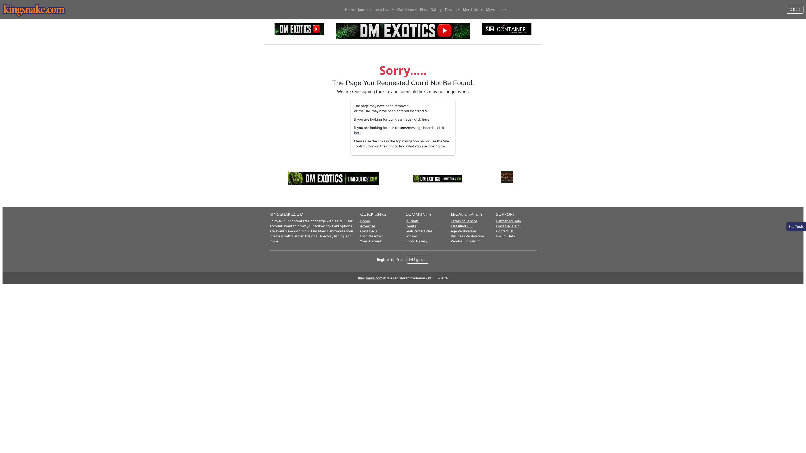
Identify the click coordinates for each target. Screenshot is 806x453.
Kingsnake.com (370, 278)
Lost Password (371, 236)
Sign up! (419, 259)
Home (350, 9)
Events (411, 226)
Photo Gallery (431, 9)
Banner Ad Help (508, 221)
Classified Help (507, 226)
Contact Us (505, 231)
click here (421, 119)
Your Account (370, 241)
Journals (364, 9)
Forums (412, 236)
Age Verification (463, 231)
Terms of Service (464, 221)
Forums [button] (451, 9)
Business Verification (467, 236)
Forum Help (505, 236)
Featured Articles (419, 231)
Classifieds (368, 231)
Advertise (367, 226)
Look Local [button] (382, 9)
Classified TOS (462, 226)
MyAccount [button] (495, 9)
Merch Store (473, 9)
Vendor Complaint (465, 241)
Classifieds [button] (405, 9)
